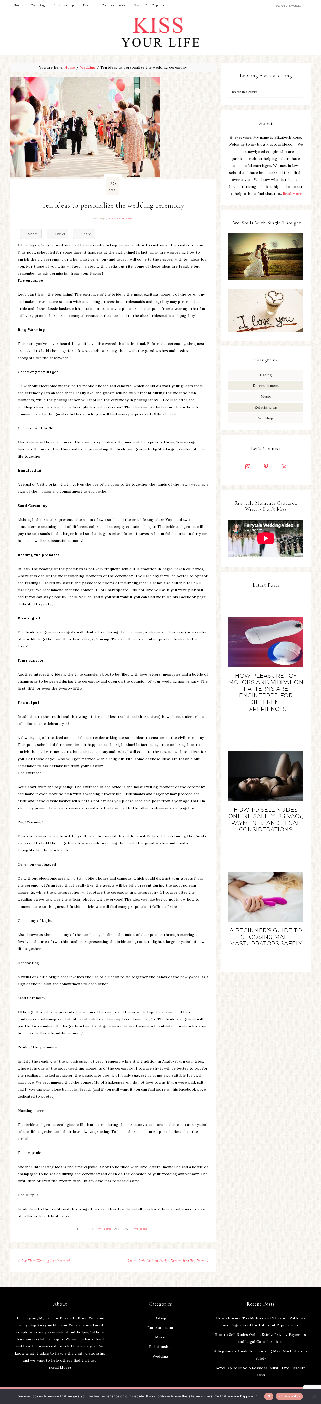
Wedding (105, 1229)
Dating (266, 375)
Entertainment (266, 385)
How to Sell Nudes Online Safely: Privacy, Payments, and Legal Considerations (265, 819)
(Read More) (60, 1367)
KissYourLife (160, 33)
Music (266, 396)
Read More (292, 193)
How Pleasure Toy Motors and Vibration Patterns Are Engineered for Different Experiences (265, 692)
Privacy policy (289, 1396)
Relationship (266, 407)
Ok (269, 1396)
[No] (314, 1396)
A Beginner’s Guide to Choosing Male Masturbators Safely (265, 937)
